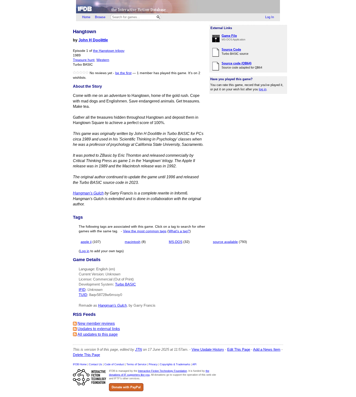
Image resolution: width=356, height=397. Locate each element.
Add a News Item (266, 349)
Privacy (153, 364)
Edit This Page (238, 349)
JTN (138, 349)
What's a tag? (179, 231)
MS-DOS (175, 242)
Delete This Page (86, 355)
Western (102, 60)
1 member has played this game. (162, 73)
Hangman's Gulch (88, 193)
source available (225, 242)
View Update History (208, 349)
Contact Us (95, 364)
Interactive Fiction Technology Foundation (162, 370)
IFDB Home (80, 364)
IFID (82, 290)
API (194, 364)
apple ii (86, 242)
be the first (123, 73)
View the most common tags (144, 231)
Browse (100, 17)
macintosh (132, 242)
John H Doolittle (93, 40)
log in (262, 89)
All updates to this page (97, 334)
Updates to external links (98, 329)
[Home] (178, 6)
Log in (84, 251)
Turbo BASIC (125, 284)
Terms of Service (136, 364)
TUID (83, 295)
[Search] (158, 17)
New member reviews (96, 323)
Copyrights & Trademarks (175, 364)
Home (86, 17)
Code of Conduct (114, 364)
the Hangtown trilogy (108, 51)
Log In (269, 17)
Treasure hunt (83, 60)
